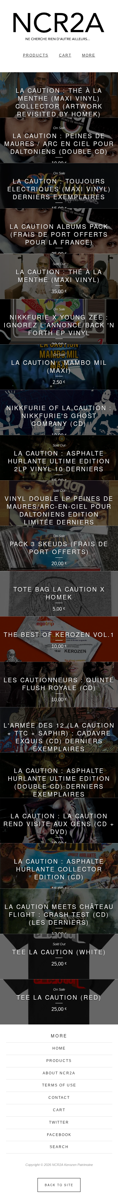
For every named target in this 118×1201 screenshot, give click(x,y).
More (88, 55)
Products (35, 55)
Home (59, 1048)
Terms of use (59, 1085)
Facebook (59, 1135)
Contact (59, 1098)
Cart (65, 55)
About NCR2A (59, 1073)
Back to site (59, 1185)
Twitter (59, 1122)
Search (59, 1147)
